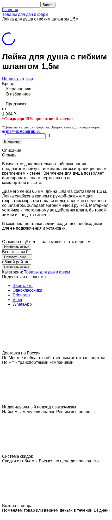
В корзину (12, 141)
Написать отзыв (17, 79)
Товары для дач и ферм (25, 14)
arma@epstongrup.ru (21, 131)
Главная (10, 10)
